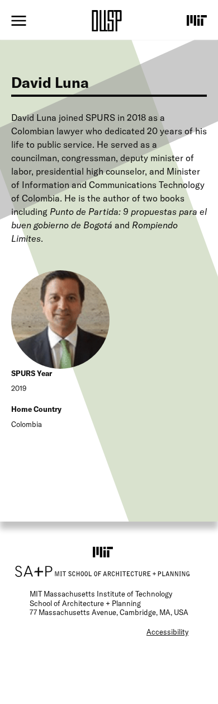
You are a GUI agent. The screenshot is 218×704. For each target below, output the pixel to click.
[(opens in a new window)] (197, 20)
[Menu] (18, 21)
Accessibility (167, 631)
